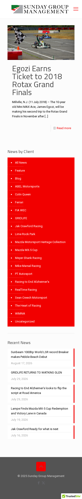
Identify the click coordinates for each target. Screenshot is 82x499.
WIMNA (20, 313)
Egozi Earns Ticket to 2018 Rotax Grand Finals (37, 80)
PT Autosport (23, 273)
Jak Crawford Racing (29, 226)
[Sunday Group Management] (41, 9)
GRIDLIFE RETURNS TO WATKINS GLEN (36, 372)
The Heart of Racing (28, 305)
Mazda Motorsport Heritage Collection (40, 242)
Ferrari (19, 202)
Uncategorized (25, 321)
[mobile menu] (76, 9)
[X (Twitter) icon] (43, 483)
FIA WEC (20, 210)
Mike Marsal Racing (28, 266)
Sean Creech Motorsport (31, 297)
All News (21, 162)
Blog (18, 178)
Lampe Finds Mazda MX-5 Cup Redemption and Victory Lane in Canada (39, 411)
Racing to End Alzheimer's (32, 281)
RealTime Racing (26, 289)
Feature (20, 170)
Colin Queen (23, 194)
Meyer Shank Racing (28, 258)
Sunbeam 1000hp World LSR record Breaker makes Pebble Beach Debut (40, 354)
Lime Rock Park (25, 234)
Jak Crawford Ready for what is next (34, 429)
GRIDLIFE (21, 218)
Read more (64, 128)
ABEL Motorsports (27, 186)
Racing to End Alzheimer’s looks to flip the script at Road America (39, 390)
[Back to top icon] (41, 466)
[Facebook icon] (38, 483)
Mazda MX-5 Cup (26, 250)
